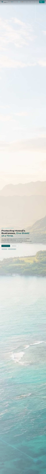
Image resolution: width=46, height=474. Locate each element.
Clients (29, 1)
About (25, 1)
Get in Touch (41, 2)
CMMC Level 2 (20, 2)
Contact (36, 1)
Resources (32, 1)
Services (15, 1)
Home (12, 1)
